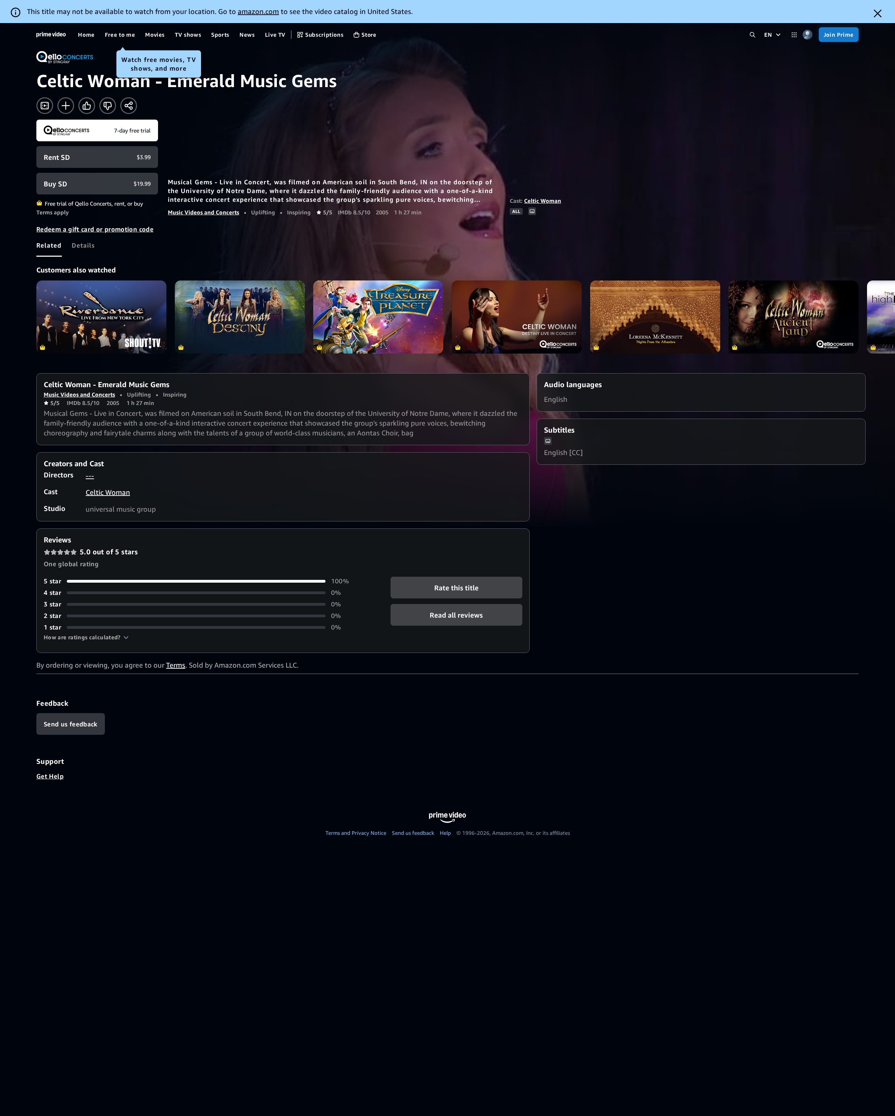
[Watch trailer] (44, 105)
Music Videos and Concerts (203, 212)
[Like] (86, 105)
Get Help (50, 776)
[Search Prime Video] (752, 34)
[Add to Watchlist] (65, 105)
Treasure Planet (378, 317)
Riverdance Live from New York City (101, 317)
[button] (86, 637)
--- (90, 475)
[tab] (49, 245)
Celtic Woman (542, 200)
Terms (175, 665)
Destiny (240, 317)
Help (445, 833)
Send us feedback (413, 833)
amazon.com (258, 11)
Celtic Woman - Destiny (517, 317)
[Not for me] (107, 105)
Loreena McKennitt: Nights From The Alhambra (655, 317)
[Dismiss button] (877, 13)
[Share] (128, 105)
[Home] (51, 34)
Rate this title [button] (456, 588)
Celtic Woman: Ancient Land (794, 317)
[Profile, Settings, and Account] (808, 34)
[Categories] (794, 34)
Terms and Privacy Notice (355, 833)
